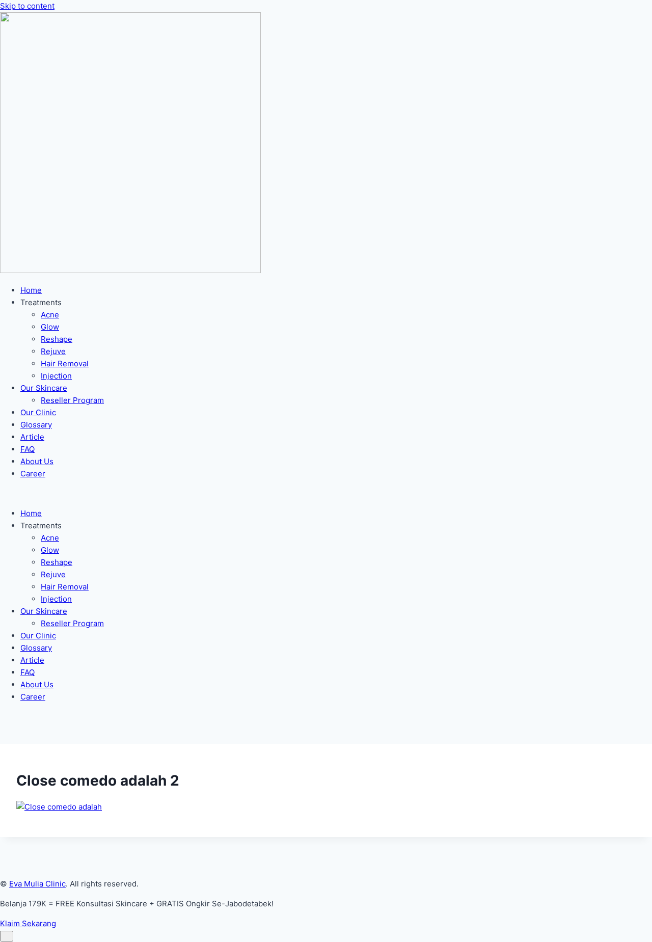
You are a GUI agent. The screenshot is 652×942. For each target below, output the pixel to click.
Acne (50, 314)
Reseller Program (72, 400)
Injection (56, 376)
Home (31, 290)
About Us (36, 461)
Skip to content (27, 6)
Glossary (36, 424)
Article (32, 437)
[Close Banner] (6, 936)
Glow (50, 327)
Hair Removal (65, 363)
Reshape (56, 339)
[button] (326, 494)
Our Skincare (43, 388)
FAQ (27, 449)
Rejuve (53, 351)
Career (32, 473)
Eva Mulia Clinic (37, 884)
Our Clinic (38, 412)
